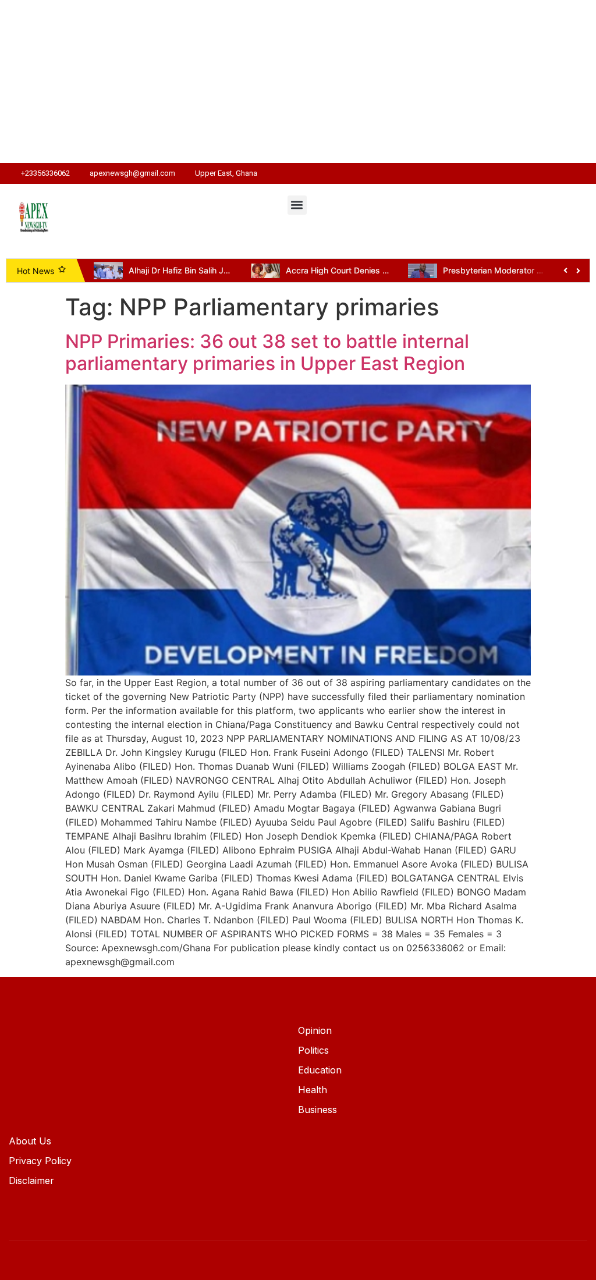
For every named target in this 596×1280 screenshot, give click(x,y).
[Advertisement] (298, 81)
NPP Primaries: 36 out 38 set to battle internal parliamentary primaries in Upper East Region (267, 352)
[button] (297, 205)
